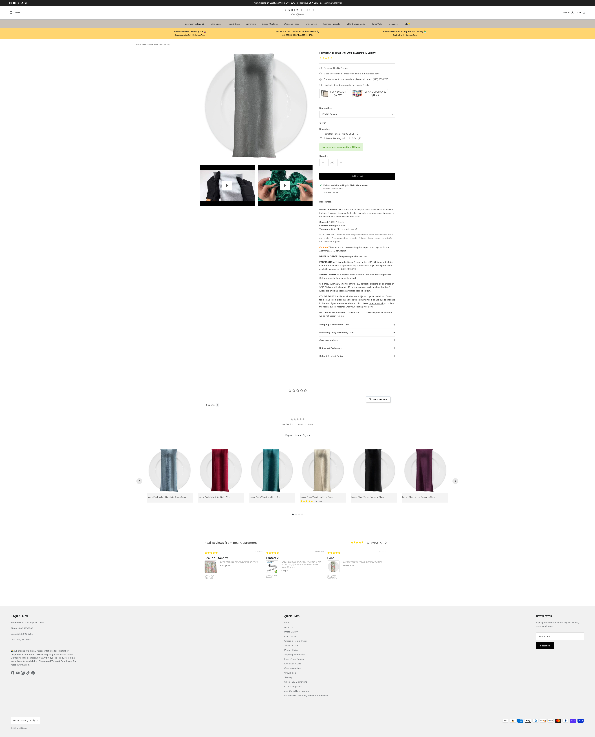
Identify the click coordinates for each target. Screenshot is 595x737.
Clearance (393, 24)
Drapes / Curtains (270, 24)
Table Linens (216, 24)
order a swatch (376, 303)
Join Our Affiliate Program (296, 691)
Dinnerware (251, 24)
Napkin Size (325, 108)
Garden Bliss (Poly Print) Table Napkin (332, 577)
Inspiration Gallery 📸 (194, 24)
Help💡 (407, 24)
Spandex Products (331, 24)
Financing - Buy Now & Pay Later (336, 332)
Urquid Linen (21, 728)
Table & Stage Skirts (355, 24)
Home (138, 45)
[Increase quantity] (341, 162)
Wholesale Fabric (291, 24)
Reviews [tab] (210, 404)
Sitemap (288, 677)
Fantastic (272, 558)
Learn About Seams (294, 659)
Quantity (323, 156)
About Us (288, 627)
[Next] (455, 481)
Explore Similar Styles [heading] (297, 435)
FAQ (286, 622)
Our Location (290, 636)
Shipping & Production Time (334, 324)
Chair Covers (311, 24)
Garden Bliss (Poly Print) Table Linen (209, 577)
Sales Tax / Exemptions (295, 682)
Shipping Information (294, 654)
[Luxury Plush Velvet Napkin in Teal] (272, 470)
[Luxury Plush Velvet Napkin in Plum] (425, 470)
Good (330, 558)
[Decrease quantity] (323, 162)
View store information (331, 192)
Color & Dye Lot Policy (331, 356)
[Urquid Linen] (297, 12)
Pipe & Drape (234, 24)
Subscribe (545, 645)
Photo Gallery (291, 631)
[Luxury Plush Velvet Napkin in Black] (374, 470)
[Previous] (139, 481)
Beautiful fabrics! (216, 558)
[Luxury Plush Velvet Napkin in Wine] (221, 470)
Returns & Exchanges (330, 348)
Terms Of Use (291, 645)
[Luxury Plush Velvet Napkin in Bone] (323, 470)
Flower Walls (376, 24)
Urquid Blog (290, 673)
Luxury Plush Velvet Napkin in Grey (156, 45)
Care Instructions (328, 340)
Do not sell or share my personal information (306, 695)
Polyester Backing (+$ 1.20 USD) (340, 138)
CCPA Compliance (293, 686)
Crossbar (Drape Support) (271, 576)
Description (325, 201)
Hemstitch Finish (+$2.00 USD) (339, 134)
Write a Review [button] (379, 399)
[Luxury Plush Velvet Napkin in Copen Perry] (170, 470)
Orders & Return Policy (295, 641)
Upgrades (324, 129)
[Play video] (227, 185)
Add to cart (357, 176)
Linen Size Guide (292, 663)
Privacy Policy (291, 650)
